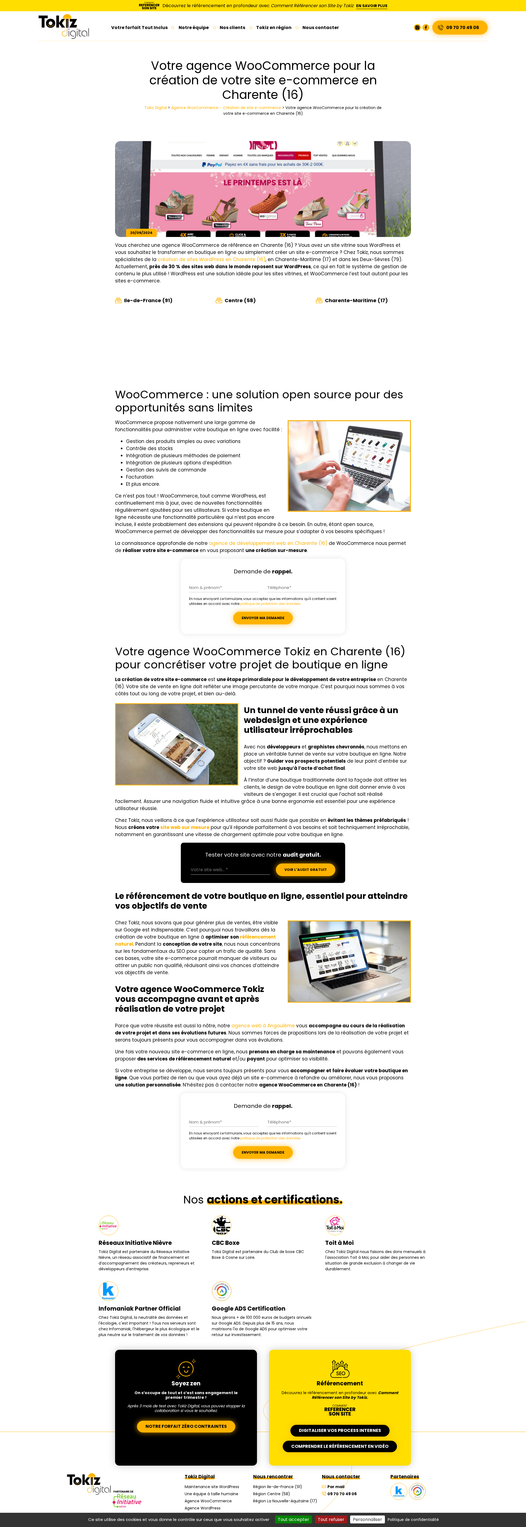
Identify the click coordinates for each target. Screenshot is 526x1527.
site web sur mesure (184, 827)
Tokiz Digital (200, 1476)
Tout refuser (331, 1519)
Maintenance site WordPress (212, 1486)
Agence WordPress (203, 1508)
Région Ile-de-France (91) (277, 1486)
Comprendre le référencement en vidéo (339, 1446)
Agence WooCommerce (208, 1501)
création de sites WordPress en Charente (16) (211, 259)
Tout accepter (293, 1519)
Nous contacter (341, 1476)
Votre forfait (139, 27)
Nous (320, 27)
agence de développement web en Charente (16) (268, 543)
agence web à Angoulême (263, 1025)
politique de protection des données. (270, 603)
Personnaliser (367, 1519)
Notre (194, 27)
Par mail (335, 1486)
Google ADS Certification (417, 1491)
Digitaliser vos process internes (340, 1430)
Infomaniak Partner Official (398, 1491)
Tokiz (273, 27)
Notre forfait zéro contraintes (186, 1426)
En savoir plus (371, 5)
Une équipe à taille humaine (211, 1494)
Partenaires (404, 1476)
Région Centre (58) (271, 1494)
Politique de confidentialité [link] (413, 1519)
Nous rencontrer (273, 1476)
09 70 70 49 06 (462, 27)
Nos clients (232, 27)
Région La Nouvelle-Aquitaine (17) (285, 1501)
